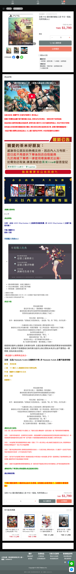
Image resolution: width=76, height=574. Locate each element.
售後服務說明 (54, 558)
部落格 (30, 558)
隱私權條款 (67, 558)
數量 (40, 34)
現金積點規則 (68, 556)
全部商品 (41, 554)
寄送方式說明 (54, 556)
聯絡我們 (30, 556)
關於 (30, 554)
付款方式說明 (54, 554)
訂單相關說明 (41, 558)
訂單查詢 (41, 556)
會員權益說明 (67, 554)
